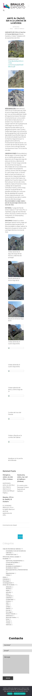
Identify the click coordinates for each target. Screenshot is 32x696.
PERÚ (4, 577)
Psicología (6, 581)
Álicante (8, 588)
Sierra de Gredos (19, 28)
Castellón (9, 597)
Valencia (8, 624)
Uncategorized (7, 583)
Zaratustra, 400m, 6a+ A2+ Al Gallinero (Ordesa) (22, 478)
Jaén (7, 603)
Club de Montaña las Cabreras (12, 549)
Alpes (7, 590)
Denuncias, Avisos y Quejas (11, 556)
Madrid (8, 608)
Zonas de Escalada (8, 584)
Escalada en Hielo (11, 568)
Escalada (5, 558)
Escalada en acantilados (13, 566)
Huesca (8, 601)
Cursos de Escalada (12, 562)
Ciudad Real (9, 599)
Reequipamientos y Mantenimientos (17, 569)
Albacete (8, 587)
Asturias (8, 592)
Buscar (20, 536)
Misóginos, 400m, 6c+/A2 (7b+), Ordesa (8, 477)
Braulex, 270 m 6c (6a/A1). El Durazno (8, 499)
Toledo (8, 623)
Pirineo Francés (10, 614)
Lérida (8, 606)
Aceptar (10, 693)
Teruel (8, 621)
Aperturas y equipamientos (14, 560)
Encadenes (9, 564)
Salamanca (9, 615)
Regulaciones (10, 573)
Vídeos (8, 575)
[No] (30, 691)
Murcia (8, 610)
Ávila (11, 28)
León (7, 605)
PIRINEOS (6, 579)
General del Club (11, 554)
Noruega (8, 612)
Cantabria (9, 596)
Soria (7, 619)
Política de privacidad (19, 693)
